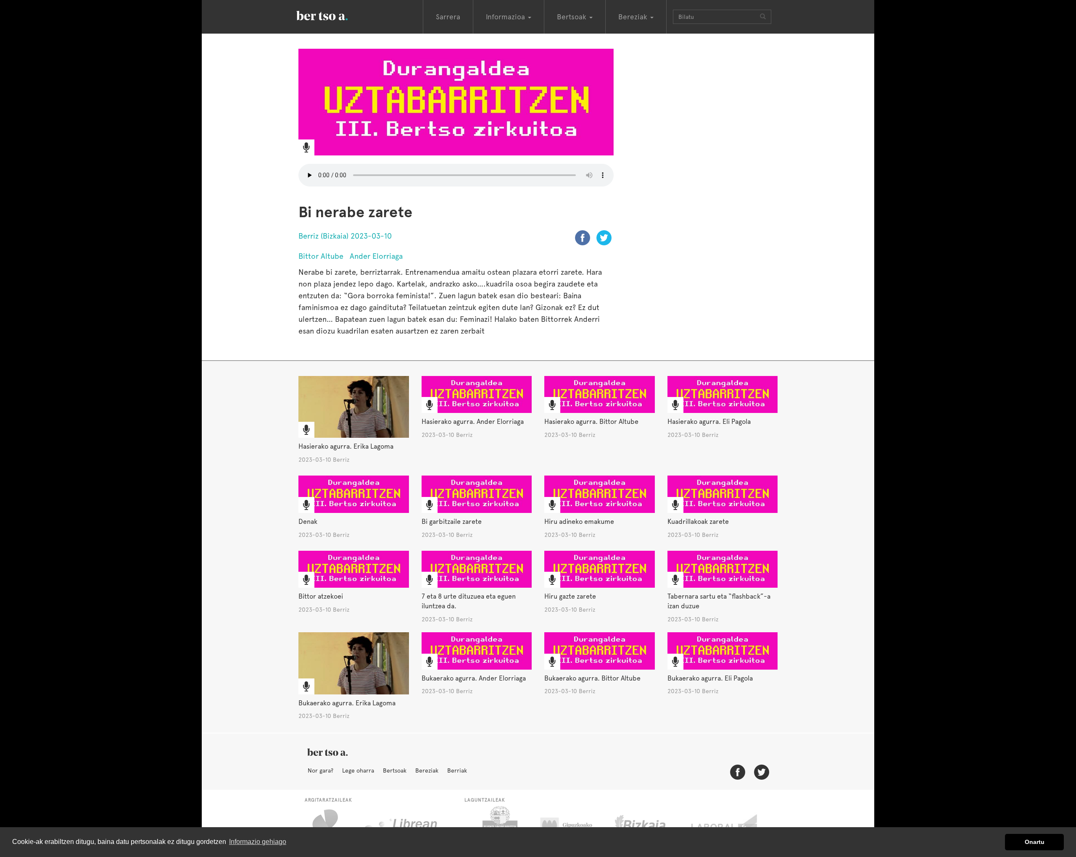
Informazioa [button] (506, 17)
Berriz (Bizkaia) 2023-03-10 (345, 235)
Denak (307, 522)
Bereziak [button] (633, 17)
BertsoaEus (334, 14)
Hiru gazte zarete (570, 596)
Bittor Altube (320, 256)
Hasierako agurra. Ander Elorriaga (473, 422)
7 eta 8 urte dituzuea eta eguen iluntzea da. (469, 601)
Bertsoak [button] (572, 17)
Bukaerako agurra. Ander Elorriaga (474, 678)
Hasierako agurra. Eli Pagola (709, 422)
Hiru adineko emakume (579, 522)
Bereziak (426, 770)
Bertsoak (394, 770)
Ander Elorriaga (376, 256)
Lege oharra (358, 770)
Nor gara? (320, 770)
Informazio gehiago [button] (257, 841)
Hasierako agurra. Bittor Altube (591, 422)
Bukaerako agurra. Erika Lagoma (347, 703)
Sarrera (448, 17)
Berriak (457, 770)
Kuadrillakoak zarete (698, 522)
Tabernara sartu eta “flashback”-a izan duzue (718, 601)
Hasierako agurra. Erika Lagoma (345, 446)
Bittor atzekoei (320, 596)
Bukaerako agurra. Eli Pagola (710, 678)
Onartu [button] (1034, 842)
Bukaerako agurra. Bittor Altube (592, 678)
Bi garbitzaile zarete (452, 522)
